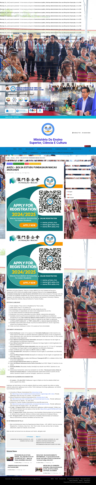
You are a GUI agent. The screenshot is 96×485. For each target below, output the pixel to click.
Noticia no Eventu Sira (19, 163)
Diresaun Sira (30, 149)
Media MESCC (11, 173)
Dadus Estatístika (76, 149)
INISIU (14, 149)
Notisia (25, 152)
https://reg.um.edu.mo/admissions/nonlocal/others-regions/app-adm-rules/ (33, 394)
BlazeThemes (37, 478)
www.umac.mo (36, 392)
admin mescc (19, 462)
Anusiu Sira (9, 163)
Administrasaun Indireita (44, 149)
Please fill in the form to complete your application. (57, 152)
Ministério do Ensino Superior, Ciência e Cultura (48, 141)
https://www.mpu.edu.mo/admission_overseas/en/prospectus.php (30, 399)
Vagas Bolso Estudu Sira (35, 163)
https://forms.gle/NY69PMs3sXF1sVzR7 (51, 409)
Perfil (20, 149)
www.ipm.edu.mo (41, 397)
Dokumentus (34, 152)
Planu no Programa (61, 149)
